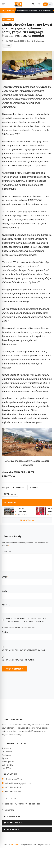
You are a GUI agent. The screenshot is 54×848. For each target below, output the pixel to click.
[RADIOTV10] (18, 4)
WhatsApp (11, 494)
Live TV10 (6, 768)
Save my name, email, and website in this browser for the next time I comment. (26, 619)
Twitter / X (22, 804)
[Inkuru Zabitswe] (39, 4)
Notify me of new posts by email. (18, 660)
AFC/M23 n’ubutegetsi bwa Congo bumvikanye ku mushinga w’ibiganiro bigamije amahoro (22, 510)
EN (50, 4)
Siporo (5, 758)
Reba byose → (27, 520)
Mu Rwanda (7, 751)
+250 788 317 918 (13, 791)
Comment (7, 551)
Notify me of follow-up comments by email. (24, 650)
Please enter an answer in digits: (18, 628)
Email (5, 591)
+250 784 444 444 (13, 787)
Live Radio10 (7, 765)
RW (45, 4)
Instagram (8, 810)
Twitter (35, 487)
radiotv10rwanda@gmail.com (18, 783)
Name (5, 577)
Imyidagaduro (8, 761)
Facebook (19, 487)
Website (6, 605)
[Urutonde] (4, 4)
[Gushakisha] (33, 4)
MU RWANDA (8, 19)
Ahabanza (6, 748)
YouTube (35, 804)
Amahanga (6, 755)
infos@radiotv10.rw (13, 779)
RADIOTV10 (15, 844)
